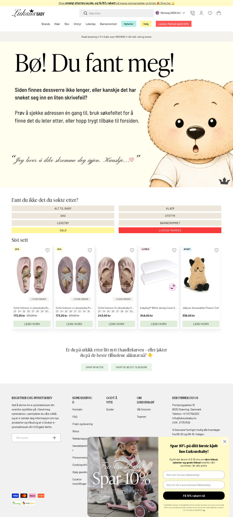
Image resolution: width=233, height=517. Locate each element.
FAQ (74, 416)
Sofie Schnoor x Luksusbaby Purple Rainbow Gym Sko (85, 307)
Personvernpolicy (83, 457)
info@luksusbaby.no (184, 418)
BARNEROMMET (170, 223)
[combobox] (116, 13)
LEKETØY (63, 223)
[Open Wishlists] (210, 13)
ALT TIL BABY (63, 208)
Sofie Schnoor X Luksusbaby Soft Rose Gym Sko (124, 307)
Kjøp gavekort (81, 472)
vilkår (53, 413)
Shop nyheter (94, 367)
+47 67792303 (190, 413)
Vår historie (144, 409)
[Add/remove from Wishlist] (48, 250)
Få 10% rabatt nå (194, 495)
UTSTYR (170, 215)
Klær (57, 24)
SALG (63, 230)
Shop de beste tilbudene (131, 367)
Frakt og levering (82, 424)
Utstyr (77, 24)
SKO (63, 215)
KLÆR (170, 208)
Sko (66, 24)
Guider (110, 409)
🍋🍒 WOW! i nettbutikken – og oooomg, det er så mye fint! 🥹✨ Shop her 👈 (116, 3)
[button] (218, 13)
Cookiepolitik (80, 464)
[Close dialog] (225, 441)
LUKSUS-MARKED (170, 230)
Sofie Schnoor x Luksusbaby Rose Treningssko (39, 307)
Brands (46, 24)
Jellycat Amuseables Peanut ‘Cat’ (200, 307)
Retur (75, 431)
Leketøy (91, 24)
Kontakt (77, 409)
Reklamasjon (80, 438)
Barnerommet (108, 24)
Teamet (141, 416)
